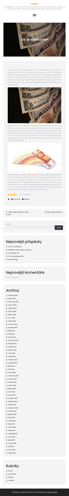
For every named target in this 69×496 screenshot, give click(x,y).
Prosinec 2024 (13, 324)
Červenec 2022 (13, 408)
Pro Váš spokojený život (16, 256)
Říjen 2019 (11, 440)
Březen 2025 (12, 315)
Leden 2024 (12, 356)
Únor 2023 (11, 392)
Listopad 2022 (12, 401)
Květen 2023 (12, 382)
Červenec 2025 (13, 302)
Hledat (8, 224)
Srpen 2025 (12, 299)
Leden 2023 (12, 395)
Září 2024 (11, 334)
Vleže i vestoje (13, 259)
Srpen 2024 (12, 337)
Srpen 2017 (11, 450)
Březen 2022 (12, 414)
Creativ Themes (52, 492)
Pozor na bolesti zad (15, 247)
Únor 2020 (11, 437)
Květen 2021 (12, 427)
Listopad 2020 (12, 434)
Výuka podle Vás (13, 253)
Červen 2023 (12, 379)
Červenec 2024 (13, 340)
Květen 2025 (12, 308)
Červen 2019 (12, 443)
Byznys (10, 471)
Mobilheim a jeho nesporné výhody (19, 250)
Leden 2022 (12, 421)
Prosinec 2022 (12, 398)
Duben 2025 (12, 311)
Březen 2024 (12, 350)
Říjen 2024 (11, 331)
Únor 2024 (11, 353)
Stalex (34, 3)
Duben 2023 (12, 385)
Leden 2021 (11, 430)
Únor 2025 (11, 318)
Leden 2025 (12, 321)
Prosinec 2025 (13, 295)
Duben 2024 (12, 347)
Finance (26, 199)
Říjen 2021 (11, 424)
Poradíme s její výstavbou (53, 212)
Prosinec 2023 (12, 360)
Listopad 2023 (12, 363)
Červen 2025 (12, 305)
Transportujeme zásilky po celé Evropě (17, 213)
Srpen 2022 (12, 405)
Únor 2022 (11, 418)
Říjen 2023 (11, 366)
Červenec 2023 (13, 376)
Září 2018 (11, 447)
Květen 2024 (12, 344)
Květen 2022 (12, 411)
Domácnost (12, 474)
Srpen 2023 (12, 373)
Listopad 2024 (12, 327)
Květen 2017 (12, 453)
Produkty (11, 480)
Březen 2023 (12, 389)
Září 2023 (11, 369)
